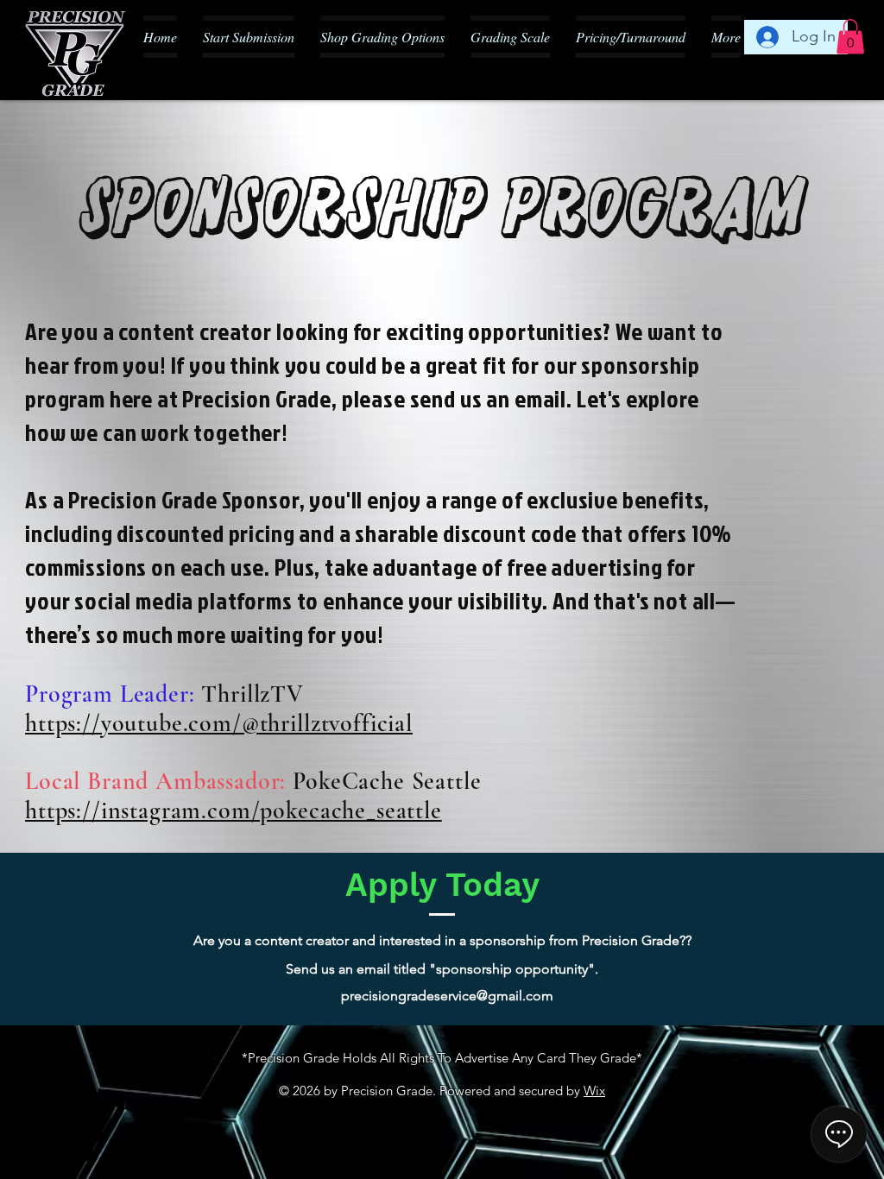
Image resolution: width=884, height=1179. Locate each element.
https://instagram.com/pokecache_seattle (233, 810)
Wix (594, 1090)
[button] (850, 36)
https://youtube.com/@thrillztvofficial (219, 723)
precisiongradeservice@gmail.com (447, 995)
